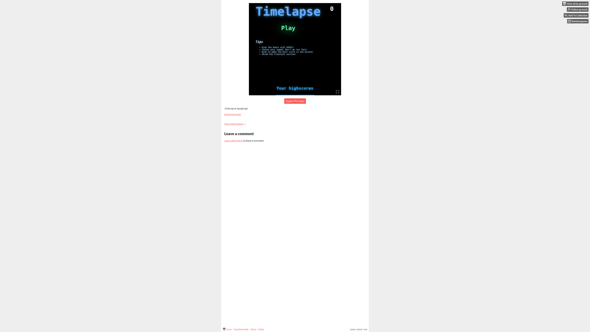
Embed (261, 329)
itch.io (229, 329)
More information (233, 123)
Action (359, 329)
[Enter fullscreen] (337, 91)
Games (353, 329)
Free (365, 329)
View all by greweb (241, 329)
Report (253, 329)
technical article (232, 114)
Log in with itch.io (233, 140)
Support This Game (295, 101)
